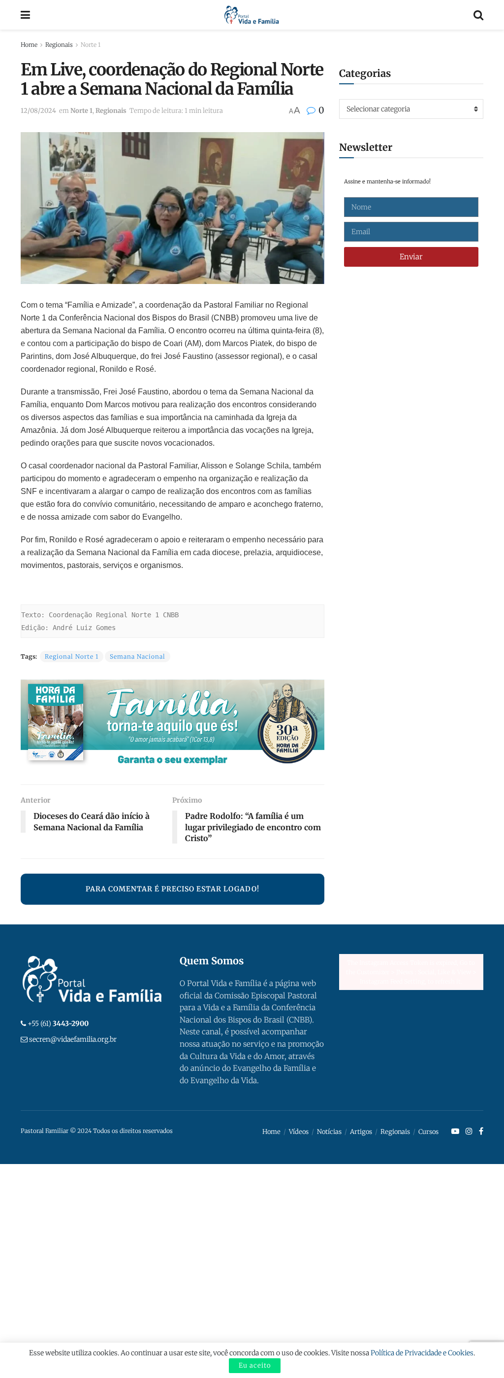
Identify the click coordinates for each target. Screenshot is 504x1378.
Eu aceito (255, 1365)
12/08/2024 (38, 110)
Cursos (428, 1132)
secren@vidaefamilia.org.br (73, 1039)
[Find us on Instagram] (469, 1131)
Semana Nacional (137, 656)
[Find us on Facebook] (481, 1131)
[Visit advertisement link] (172, 724)
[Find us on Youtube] (455, 1131)
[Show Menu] (25, 15)
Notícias (329, 1132)
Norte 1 (90, 44)
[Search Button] (478, 15)
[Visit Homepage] (251, 15)
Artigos (361, 1132)
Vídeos (299, 1132)
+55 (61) (58, 1023)
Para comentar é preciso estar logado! (172, 888)
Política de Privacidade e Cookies (422, 1352)
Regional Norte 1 (71, 656)
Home (29, 44)
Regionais (59, 44)
